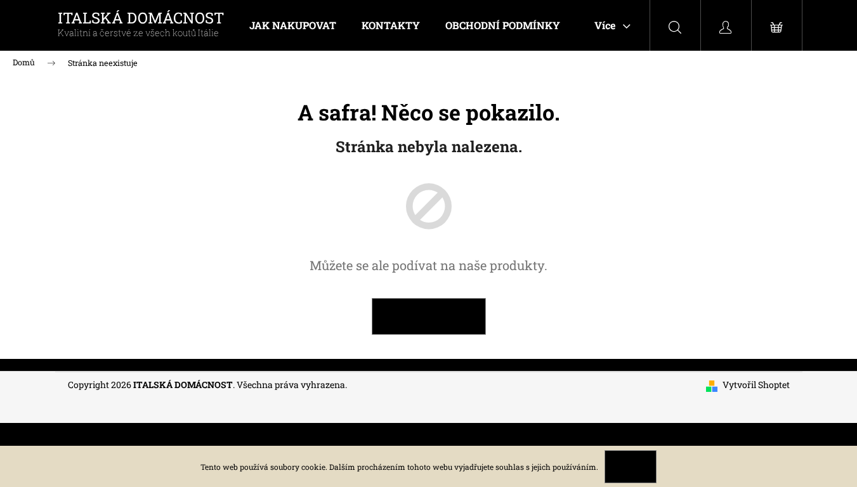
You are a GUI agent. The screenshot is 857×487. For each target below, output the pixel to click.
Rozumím (631, 467)
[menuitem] (293, 25)
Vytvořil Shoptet (756, 385)
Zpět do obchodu (429, 316)
